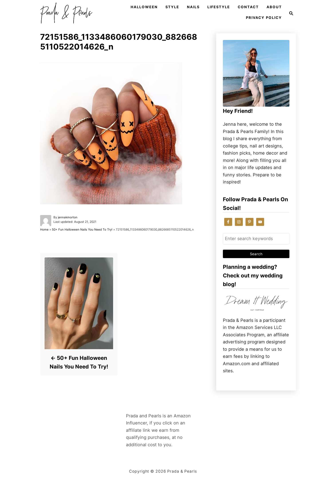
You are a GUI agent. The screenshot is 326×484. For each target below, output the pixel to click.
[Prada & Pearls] (65, 13)
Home (44, 229)
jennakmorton (67, 217)
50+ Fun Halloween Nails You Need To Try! (82, 229)
